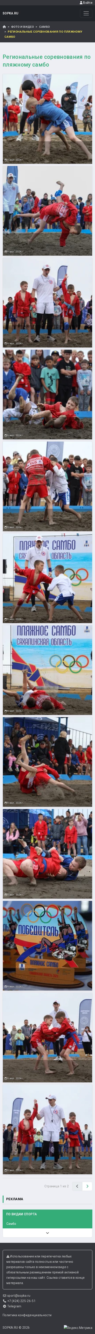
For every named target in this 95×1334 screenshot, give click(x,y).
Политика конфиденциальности (27, 1315)
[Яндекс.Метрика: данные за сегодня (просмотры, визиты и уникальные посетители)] (78, 1327)
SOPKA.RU (11, 13)
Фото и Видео (22, 26)
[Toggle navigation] (86, 13)
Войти (87, 2)
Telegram (14, 1306)
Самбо (44, 26)
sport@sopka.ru (18, 1295)
